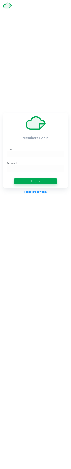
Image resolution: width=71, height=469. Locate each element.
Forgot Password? (35, 191)
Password (12, 163)
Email (9, 149)
